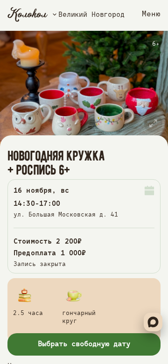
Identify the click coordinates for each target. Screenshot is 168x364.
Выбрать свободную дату (84, 344)
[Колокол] (27, 14)
